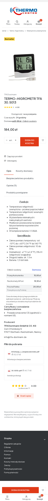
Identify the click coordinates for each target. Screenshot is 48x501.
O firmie (7, 447)
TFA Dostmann (10, 94)
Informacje (8, 451)
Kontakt (7, 458)
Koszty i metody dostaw (14, 462)
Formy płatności (11, 472)
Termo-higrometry (16, 31)
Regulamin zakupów (12, 444)
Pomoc (7, 454)
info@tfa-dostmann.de (15, 337)
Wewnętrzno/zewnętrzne (36, 31)
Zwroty (7, 465)
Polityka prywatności (13, 469)
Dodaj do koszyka (29, 141)
